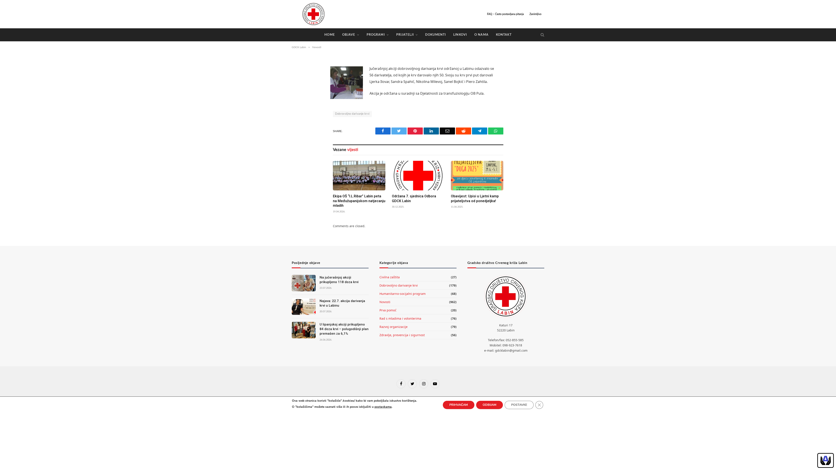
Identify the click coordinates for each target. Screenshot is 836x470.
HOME (329, 34)
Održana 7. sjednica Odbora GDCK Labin (414, 198)
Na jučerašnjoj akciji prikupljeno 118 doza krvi (339, 279)
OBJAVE (348, 34)
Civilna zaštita (389, 277)
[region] (825, 460)
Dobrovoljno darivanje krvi (352, 113)
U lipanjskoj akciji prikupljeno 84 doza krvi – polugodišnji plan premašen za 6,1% (344, 329)
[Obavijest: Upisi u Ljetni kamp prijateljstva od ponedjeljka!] (477, 175)
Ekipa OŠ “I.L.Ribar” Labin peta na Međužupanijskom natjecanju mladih (359, 201)
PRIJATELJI (405, 34)
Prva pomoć (387, 310)
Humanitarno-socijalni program (402, 294)
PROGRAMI (376, 34)
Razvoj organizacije (393, 327)
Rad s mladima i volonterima (400, 318)
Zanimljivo (535, 14)
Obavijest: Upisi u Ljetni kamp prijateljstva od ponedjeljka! (475, 198)
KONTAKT (504, 34)
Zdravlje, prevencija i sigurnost (402, 335)
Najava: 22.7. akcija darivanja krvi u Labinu (342, 303)
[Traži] (542, 35)
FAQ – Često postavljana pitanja (505, 14)
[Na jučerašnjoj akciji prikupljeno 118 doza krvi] (304, 283)
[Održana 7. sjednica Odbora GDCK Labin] (418, 175)
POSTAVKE (519, 405)
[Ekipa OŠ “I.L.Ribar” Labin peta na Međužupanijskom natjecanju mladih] (359, 175)
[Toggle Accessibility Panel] (825, 460)
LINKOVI (460, 34)
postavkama (383, 407)
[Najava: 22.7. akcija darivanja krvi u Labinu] (304, 306)
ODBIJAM (489, 405)
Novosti (384, 302)
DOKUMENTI (435, 34)
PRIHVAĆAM (458, 405)
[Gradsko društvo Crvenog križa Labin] (313, 14)
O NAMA (481, 34)
